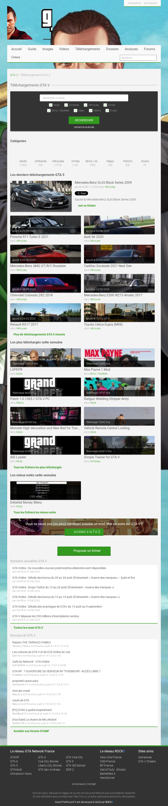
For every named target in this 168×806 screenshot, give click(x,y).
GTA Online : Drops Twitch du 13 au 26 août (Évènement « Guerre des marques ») (63, 587)
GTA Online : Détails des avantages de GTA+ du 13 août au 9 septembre (57, 606)
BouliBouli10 (19, 713)
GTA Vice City (74, 757)
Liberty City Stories (50, 765)
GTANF (14, 757)
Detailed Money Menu (26, 502)
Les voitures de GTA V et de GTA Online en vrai (41, 652)
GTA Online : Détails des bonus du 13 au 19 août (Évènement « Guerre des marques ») (66, 597)
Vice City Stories (48, 761)
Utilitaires (74, 105)
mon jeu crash (21, 690)
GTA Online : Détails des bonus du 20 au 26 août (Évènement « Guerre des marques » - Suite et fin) (73, 577)
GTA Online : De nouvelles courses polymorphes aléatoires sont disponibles (59, 568)
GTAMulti (16, 769)
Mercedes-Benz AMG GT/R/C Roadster (38, 266)
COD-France (107, 761)
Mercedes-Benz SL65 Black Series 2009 (103, 183)
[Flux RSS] (156, 11)
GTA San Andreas (49, 769)
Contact (91, 784)
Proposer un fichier (87, 551)
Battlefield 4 (107, 773)
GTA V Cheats (147, 761)
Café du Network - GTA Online (31, 661)
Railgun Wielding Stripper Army (106, 399)
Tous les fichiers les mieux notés (35, 512)
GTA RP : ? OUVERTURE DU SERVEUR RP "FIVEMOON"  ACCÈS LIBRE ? (56, 671)
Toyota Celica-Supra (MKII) (103, 324)
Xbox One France (110, 757)
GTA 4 (42, 757)
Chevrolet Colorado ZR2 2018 (31, 295)
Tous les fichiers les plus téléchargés (38, 467)
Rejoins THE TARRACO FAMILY (31, 642)
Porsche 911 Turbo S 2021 (29, 237)
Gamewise (145, 757)
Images (47, 49)
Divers (113, 110)
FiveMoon (17, 675)
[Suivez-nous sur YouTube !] (149, 11)
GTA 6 (14, 761)
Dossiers (112, 49)
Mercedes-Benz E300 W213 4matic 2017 (113, 295)
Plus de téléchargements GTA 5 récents (39, 334)
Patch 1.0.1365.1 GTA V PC (30, 399)
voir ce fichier (87, 205)
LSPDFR (16, 369)
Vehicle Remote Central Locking (107, 428)
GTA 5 (14, 765)
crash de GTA (20, 700)
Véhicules (93, 105)
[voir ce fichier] (41, 196)
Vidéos (64, 49)
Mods (56, 105)
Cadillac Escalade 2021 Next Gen (108, 266)
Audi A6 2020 (93, 237)
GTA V (14, 75)
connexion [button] (150, 3)
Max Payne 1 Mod (97, 369)
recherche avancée (84, 127)
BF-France (106, 765)
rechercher (84, 120)
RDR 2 (70, 769)
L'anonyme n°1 (20, 684)
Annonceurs (78, 784)
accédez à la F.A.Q (87, 532)
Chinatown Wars (21, 773)
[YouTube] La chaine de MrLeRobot (34, 719)
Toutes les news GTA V (28, 627)
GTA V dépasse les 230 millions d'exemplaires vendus (45, 616)
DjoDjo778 (18, 723)
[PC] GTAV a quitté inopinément (32, 710)
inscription (134, 3)
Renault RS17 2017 (24, 324)
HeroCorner (107, 777)
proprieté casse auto (25, 681)
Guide (32, 49)
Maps (81, 110)
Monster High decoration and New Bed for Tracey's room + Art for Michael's (64, 428)
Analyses (131, 49)
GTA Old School (75, 765)
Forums (149, 49)
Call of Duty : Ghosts (113, 769)
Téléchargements (87, 49)
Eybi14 (16, 655)
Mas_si (16, 694)
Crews (15, 57)
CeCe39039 (18, 665)
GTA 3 (70, 761)
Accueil (16, 49)
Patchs (97, 110)
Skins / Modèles (60, 110)
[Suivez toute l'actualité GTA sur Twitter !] (134, 11)
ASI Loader (18, 457)
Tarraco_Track (20, 646)
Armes (111, 105)
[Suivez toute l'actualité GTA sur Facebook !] (127, 11)
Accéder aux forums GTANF (31, 731)
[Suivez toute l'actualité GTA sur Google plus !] (141, 11)
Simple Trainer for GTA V (102, 457)
